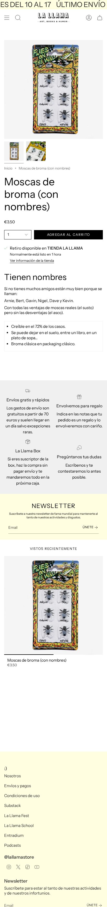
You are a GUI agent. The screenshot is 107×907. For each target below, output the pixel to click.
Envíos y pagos (17, 785)
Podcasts (12, 845)
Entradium (14, 835)
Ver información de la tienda (32, 260)
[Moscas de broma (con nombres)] (53, 605)
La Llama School (19, 825)
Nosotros (12, 775)
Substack (12, 805)
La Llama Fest (16, 815)
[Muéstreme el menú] (7, 18)
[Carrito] (99, 18)
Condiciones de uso (22, 795)
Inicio (8, 168)
